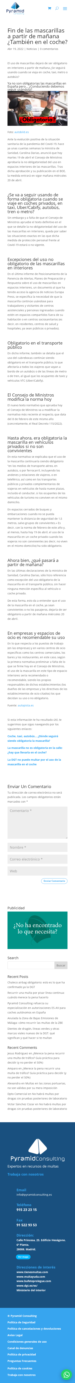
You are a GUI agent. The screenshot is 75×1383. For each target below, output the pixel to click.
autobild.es (21, 132)
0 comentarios (49, 49)
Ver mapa (23, 1256)
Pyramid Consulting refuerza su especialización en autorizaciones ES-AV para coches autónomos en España (37, 1007)
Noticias (32, 49)
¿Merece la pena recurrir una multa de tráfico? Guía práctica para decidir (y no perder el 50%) (36, 1057)
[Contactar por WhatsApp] (66, 1374)
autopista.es (26, 705)
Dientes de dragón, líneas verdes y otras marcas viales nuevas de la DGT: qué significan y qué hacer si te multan (33, 1033)
